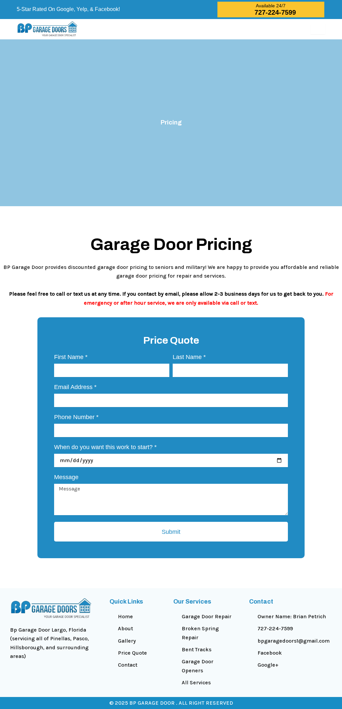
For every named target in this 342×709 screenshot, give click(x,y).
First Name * (71, 357)
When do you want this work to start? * (105, 447)
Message (66, 477)
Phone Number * (76, 417)
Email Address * (75, 387)
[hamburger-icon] (317, 29)
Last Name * (189, 357)
